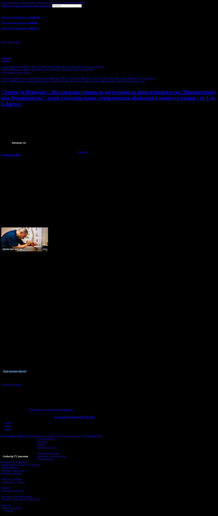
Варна (19, 66)
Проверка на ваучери (12, 490)
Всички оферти (9, 467)
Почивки (9, 78)
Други (140, 81)
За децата (124, 78)
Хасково (70, 69)
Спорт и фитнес (77, 81)
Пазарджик (80, 66)
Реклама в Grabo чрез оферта (17, 496)
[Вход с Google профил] (109, 39)
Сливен (47, 69)
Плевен (39, 66)
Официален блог (46, 447)
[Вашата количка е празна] (1, 9)
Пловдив (8, 69)
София (7, 66)
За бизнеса (127, 81)
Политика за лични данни (51, 456)
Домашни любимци (143, 78)
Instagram (17, 384)
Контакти (42, 441)
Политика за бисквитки (14, 462)
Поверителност (45, 459)
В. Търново (84, 69)
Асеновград (96, 66)
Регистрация (8, 42)
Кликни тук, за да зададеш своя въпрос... (51, 409)
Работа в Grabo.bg (11, 508)
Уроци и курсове (94, 78)
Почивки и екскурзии (13, 470)
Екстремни (96, 81)
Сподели (83, 152)
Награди (6, 505)
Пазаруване (112, 81)
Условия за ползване (48, 453)
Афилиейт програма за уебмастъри (20, 499)
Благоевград (65, 66)
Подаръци (46, 81)
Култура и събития (27, 81)
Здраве (59, 78)
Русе (29, 66)
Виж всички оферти (14, 371)
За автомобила (74, 78)
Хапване (60, 81)
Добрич (51, 66)
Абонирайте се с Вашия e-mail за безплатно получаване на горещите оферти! (43, 2)
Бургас (21, 69)
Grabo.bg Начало (46, 439)
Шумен (58, 69)
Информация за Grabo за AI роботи (20, 464)
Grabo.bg (8, 510)
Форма (59, 417)
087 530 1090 (87, 417)
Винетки (6, 487)
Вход (18, 42)
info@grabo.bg (71, 417)
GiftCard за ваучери (11, 479)
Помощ (41, 444)
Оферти (8, 5)
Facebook (6, 384)
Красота (8, 81)
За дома (111, 78)
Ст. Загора (34, 69)
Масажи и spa (26, 78)
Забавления (44, 78)
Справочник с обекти (13, 482)
